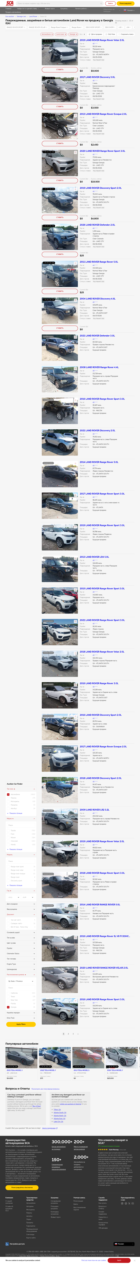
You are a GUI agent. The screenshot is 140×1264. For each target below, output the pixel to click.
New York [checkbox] (14, 1000)
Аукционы (63, 8)
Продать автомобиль (13, 12)
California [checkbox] (14, 993)
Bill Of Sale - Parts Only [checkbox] (19, 927)
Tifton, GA (57, 1109)
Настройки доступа (17, 1244)
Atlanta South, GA (60, 1112)
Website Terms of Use (32, 1255)
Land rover (60, 34)
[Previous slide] (42, 34)
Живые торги (49, 8)
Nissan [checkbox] (13, 837)
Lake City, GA (58, 1121)
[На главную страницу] (9, 3)
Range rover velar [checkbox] (17, 870)
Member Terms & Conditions (47, 1255)
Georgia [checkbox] (13, 1007)
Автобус (29, 1216)
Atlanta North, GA (60, 1116)
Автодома (29, 1206)
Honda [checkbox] (13, 844)
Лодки (28, 1219)
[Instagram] (122, 1203)
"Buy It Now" (36, 1106)
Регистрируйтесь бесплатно (22, 1187)
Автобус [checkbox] (14, 808)
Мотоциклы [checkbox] (15, 801)
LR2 (121, 27)
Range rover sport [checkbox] (17, 867)
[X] (129, 1203)
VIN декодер (103, 1228)
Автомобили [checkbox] (15, 794)
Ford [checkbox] (12, 834)
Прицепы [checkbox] (14, 805)
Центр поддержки (48, 1128)
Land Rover (33, 16)
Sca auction (9, 16)
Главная (8, 8)
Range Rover (77, 27)
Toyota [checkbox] (13, 830)
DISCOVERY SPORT (93, 27)
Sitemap (58, 1255)
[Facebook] (126, 1203)
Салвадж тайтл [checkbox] (16, 923)
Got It (119, 1260)
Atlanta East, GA (59, 1118)
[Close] (135, 1260)
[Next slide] (83, 34)
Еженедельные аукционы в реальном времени (59, 1167)
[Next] (78, 1034)
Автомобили (46, 34)
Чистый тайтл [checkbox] (16, 920)
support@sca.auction (59, 1251)
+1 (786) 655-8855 (32, 1251)
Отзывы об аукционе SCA (9, 1209)
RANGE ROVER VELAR (38, 27)
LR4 (129, 27)
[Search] (101, 3)
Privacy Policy (22, 1255)
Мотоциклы (30, 1210)
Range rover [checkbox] (15, 877)
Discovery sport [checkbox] (16, 881)
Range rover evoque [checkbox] (18, 874)
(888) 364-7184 (45, 1251)
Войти (110, 3)
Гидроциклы (30, 1226)
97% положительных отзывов (109, 1146)
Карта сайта (31, 1238)
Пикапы (29, 1213)
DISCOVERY (110, 27)
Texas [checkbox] (13, 996)
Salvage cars (21, 16)
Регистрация (78, 1201)
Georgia (72, 34)
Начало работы (81, 8)
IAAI (118, 1255)
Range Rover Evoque (59, 27)
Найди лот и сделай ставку (27, 8)
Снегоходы (30, 1234)
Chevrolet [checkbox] (14, 841)
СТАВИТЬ (59, 69)
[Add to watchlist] (75, 41)
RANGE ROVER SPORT (16, 27)
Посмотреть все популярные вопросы (45, 1089)
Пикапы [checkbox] (13, 798)
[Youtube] (132, 1203)
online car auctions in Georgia (70, 1104)
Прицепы (29, 1223)
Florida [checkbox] (13, 1003)
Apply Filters (21, 1024)
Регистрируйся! (125, 3)
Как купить (103, 1203)
